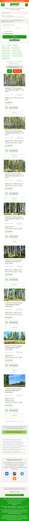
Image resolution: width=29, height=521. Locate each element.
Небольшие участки (6, 50)
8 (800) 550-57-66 (14, 492)
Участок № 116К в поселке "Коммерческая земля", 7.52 (14, 218)
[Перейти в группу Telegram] (22, 473)
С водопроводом (5, 53)
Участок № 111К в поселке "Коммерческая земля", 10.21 (13, 261)
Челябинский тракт (6, 55)
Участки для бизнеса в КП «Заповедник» (14, 1)
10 (17, 421)
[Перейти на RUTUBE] (14, 473)
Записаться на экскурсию (13, 432)
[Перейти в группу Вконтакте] (6, 473)
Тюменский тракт (5, 58)
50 (22, 421)
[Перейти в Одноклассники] (14, 478)
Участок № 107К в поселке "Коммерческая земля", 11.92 (13, 347)
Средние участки (15, 47)
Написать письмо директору (14, 495)
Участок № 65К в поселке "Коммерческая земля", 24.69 (13, 390)
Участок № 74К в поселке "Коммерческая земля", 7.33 (14, 175)
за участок (11, 24)
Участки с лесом (16, 50)
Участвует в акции (8, 31)
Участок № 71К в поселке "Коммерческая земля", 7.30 (14, 90)
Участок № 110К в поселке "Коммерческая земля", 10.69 (13, 304)
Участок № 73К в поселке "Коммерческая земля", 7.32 (14, 132)
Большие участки (5, 47)
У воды (9, 45)
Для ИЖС (15, 45)
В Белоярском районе (17, 55)
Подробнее (14, 112)
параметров (8, 33)
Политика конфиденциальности (14, 513)
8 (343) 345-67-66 (20, 452)
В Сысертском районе (16, 53)
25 (19, 421)
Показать (14, 36)
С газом (3, 45)
